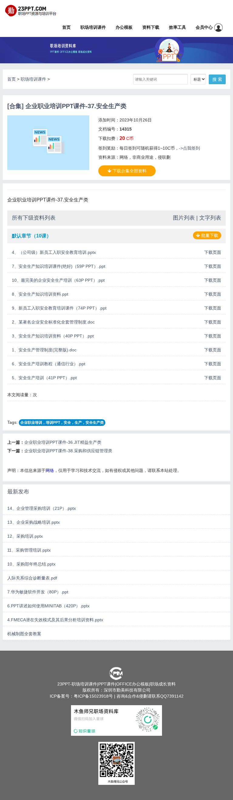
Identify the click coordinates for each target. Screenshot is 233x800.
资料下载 (150, 27)
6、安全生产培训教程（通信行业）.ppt (48, 363)
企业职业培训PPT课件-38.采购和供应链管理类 (68, 450)
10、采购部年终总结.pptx (31, 564)
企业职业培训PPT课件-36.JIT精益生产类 (62, 442)
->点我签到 (189, 148)
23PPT (63, 684)
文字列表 (210, 218)
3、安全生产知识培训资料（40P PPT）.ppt (53, 336)
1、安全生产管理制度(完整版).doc (44, 349)
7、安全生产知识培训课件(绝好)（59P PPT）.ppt (58, 266)
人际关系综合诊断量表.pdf (32, 578)
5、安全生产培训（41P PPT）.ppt (44, 377)
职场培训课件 (93, 27)
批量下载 (209, 235)
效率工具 (177, 27)
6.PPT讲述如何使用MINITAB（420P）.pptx (48, 605)
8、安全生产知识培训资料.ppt (40, 294)
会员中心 (205, 27)
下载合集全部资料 (129, 170)
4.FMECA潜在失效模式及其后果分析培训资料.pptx (55, 619)
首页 (66, 27)
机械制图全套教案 (24, 633)
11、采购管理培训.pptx (29, 550)
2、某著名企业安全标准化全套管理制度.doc (53, 322)
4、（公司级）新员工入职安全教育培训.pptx (54, 252)
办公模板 (124, 27)
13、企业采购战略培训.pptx (33, 522)
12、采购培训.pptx (25, 536)
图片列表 (184, 218)
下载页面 (212, 252)
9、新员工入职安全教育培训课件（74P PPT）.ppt (59, 308)
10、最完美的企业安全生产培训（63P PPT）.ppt (58, 280)
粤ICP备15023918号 (93, 696)
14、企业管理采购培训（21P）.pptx (41, 508)
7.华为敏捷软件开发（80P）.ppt (37, 591)
